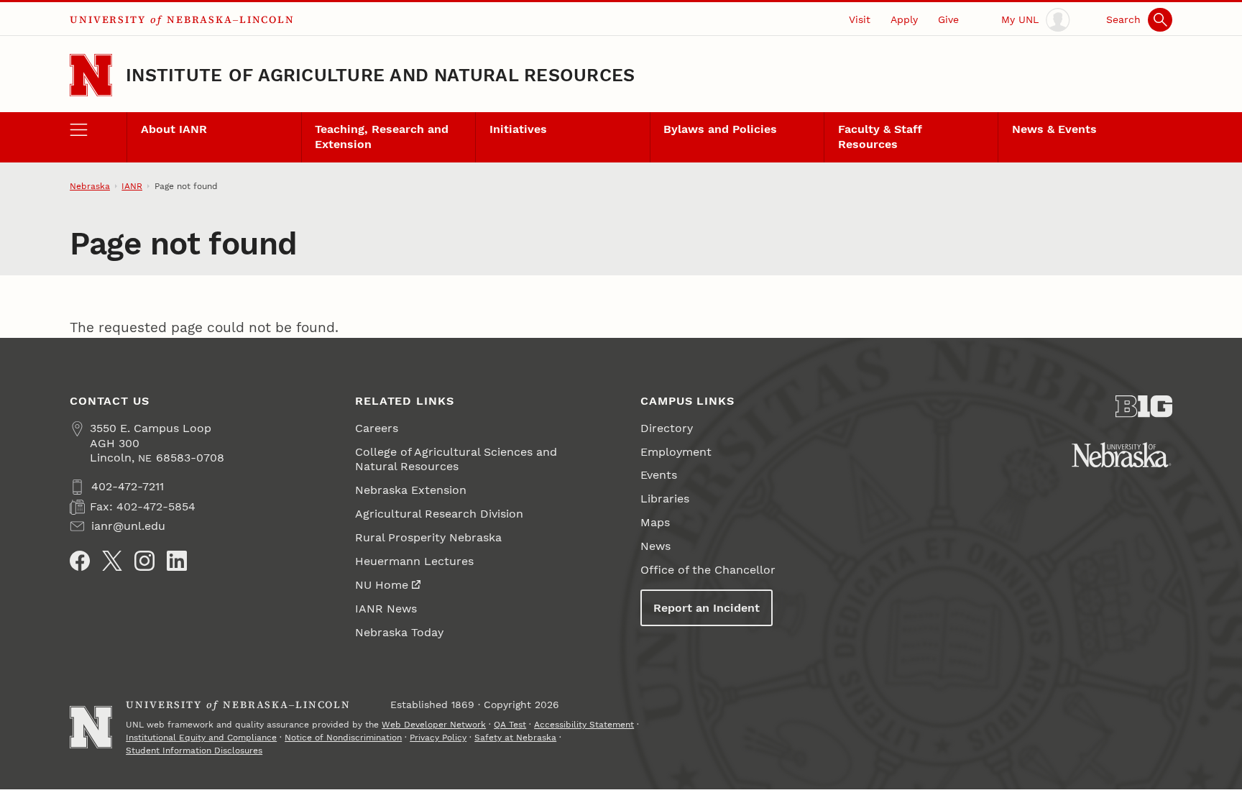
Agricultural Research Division (439, 513)
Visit (859, 19)
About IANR (174, 129)
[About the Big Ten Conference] (1144, 406)
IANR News (386, 608)
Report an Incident (706, 608)
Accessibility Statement (584, 725)
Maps (655, 522)
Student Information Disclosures (194, 750)
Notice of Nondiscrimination (343, 738)
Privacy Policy (438, 738)
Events (658, 475)
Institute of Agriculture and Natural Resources (380, 75)
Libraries (664, 498)
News (655, 546)
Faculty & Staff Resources (880, 136)
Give (948, 19)
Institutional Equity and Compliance (201, 738)
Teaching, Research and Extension (381, 136)
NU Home (381, 585)
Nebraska (90, 186)
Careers (376, 428)
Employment (676, 452)
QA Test (510, 725)
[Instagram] (144, 561)
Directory (666, 428)
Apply (904, 19)
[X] (112, 561)
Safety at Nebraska (515, 738)
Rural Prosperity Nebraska (428, 537)
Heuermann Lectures (414, 561)
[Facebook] (80, 561)
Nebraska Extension (410, 490)
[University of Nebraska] (1121, 454)
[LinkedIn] (177, 561)
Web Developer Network (434, 725)
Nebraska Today (399, 632)
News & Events (1054, 129)
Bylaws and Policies (720, 129)
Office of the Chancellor (708, 570)
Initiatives (518, 129)
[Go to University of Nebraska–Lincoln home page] (91, 75)
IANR (131, 186)
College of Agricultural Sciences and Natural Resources (456, 459)
